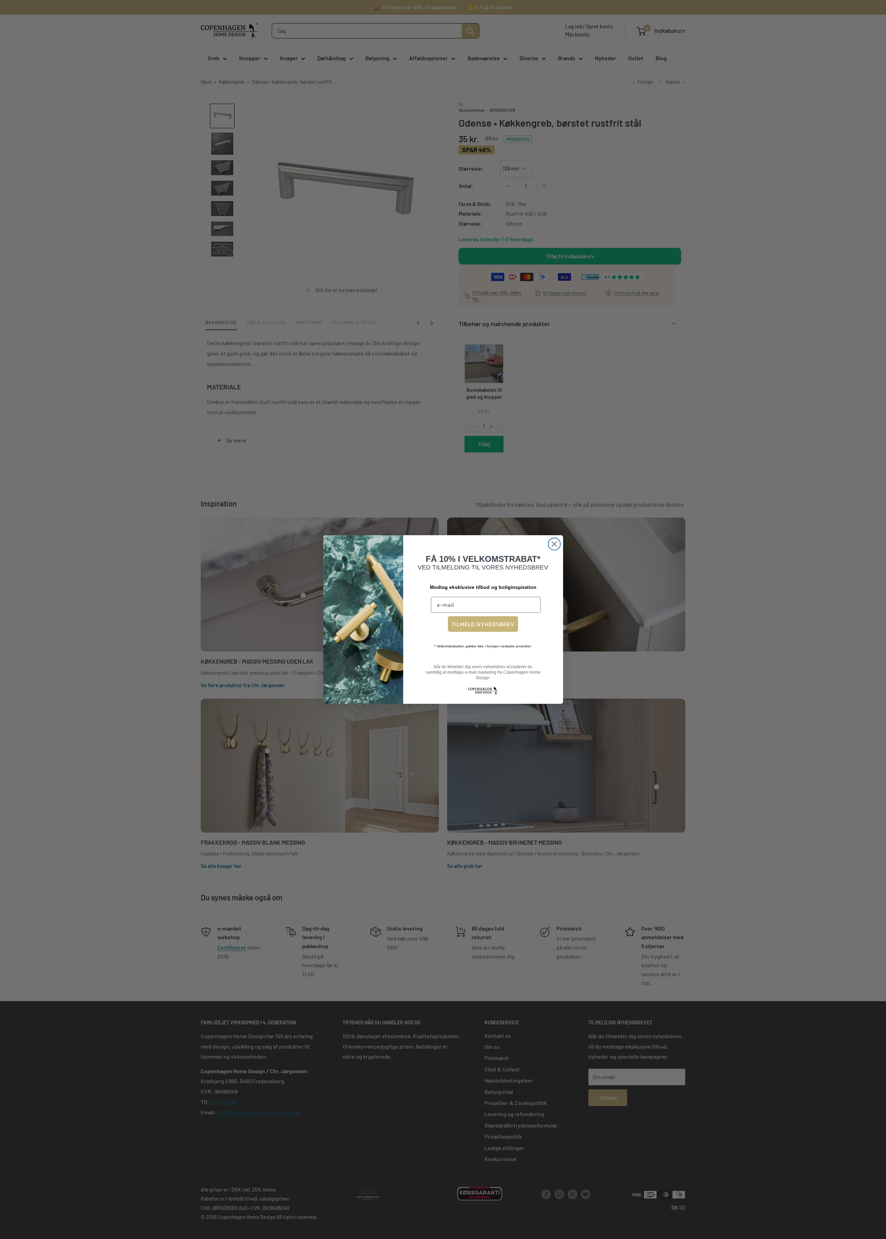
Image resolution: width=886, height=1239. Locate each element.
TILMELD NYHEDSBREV (483, 624)
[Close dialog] (554, 544)
